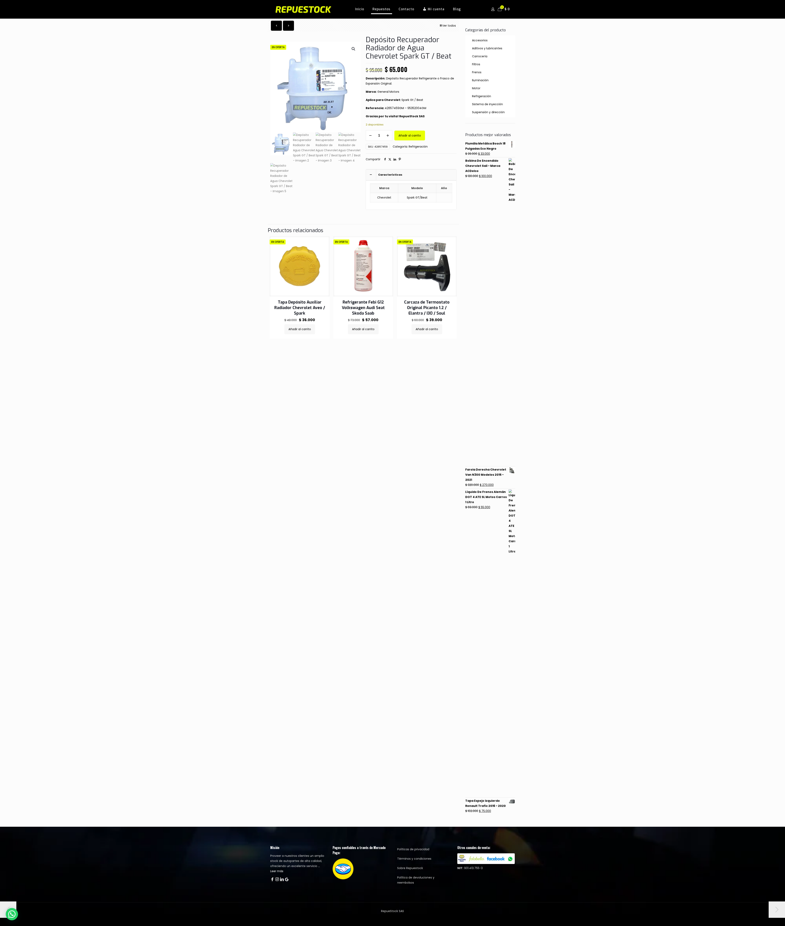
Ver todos (449, 26)
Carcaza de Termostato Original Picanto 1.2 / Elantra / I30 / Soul (427, 307)
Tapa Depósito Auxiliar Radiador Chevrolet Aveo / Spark (299, 307)
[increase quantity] (387, 135)
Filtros (476, 64)
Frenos (476, 72)
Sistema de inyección (487, 104)
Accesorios (480, 40)
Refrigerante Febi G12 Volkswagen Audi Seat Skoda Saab (363, 307)
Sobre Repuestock (410, 868)
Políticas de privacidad (413, 849)
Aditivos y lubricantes (487, 48)
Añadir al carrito (409, 135)
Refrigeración (418, 147)
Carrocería (479, 56)
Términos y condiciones (414, 859)
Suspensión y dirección (488, 112)
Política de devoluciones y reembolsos (415, 880)
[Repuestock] (309, 9)
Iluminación (480, 80)
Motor (476, 88)
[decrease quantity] (370, 135)
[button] (354, 49)
